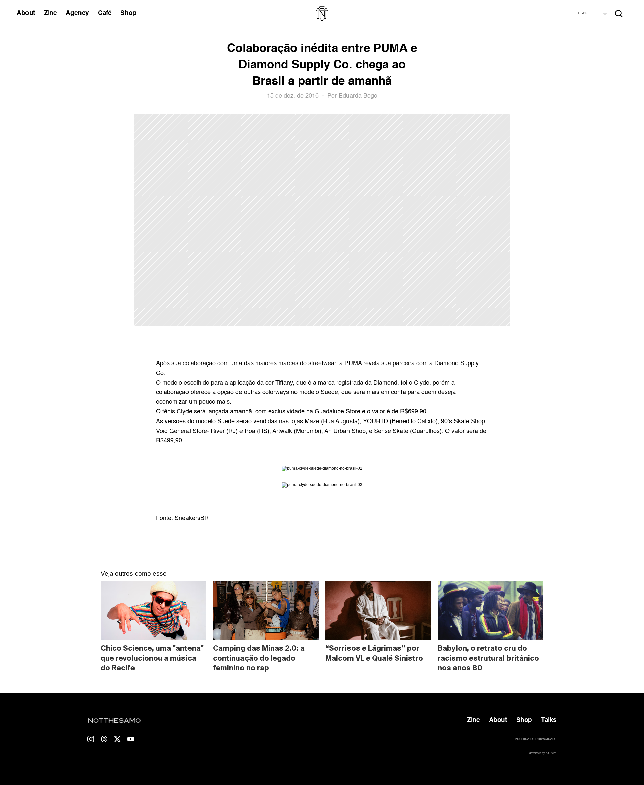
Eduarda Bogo (358, 96)
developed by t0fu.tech (543, 753)
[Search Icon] (618, 13)
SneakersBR (192, 518)
